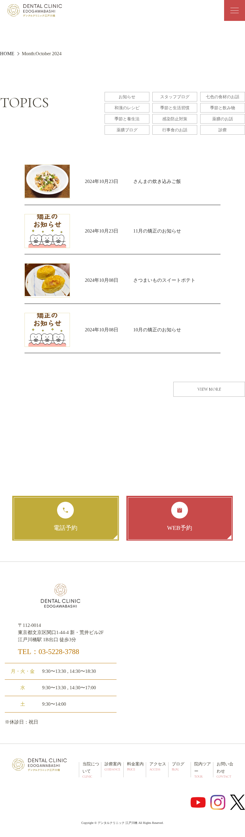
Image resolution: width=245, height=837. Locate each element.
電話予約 (65, 527)
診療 (222, 130)
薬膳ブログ (127, 130)
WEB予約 (179, 527)
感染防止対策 (174, 119)
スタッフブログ (174, 97)
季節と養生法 (127, 119)
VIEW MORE (209, 389)
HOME (7, 53)
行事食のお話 (174, 130)
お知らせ (127, 97)
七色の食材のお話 (222, 97)
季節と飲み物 (222, 108)
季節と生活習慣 (174, 108)
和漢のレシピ (127, 108)
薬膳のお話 (222, 119)
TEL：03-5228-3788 (48, 652)
